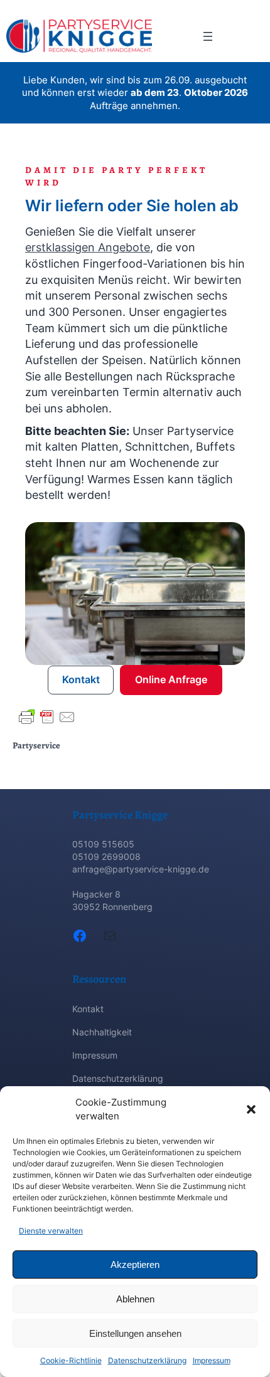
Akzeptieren (135, 1264)
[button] (251, 1109)
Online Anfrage (171, 679)
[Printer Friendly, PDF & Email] (47, 717)
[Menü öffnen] (207, 36)
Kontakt (81, 679)
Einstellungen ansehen (135, 1333)
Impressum (211, 1360)
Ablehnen (135, 1299)
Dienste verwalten (51, 1230)
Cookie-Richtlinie (71, 1360)
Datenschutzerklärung (147, 1360)
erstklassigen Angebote (87, 247)
